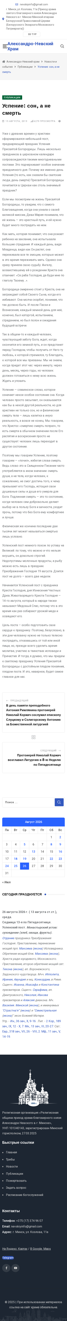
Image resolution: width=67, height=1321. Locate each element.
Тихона (7, 969)
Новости (12, 1166)
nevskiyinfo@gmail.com (34, 4)
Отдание (8, 938)
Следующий (48, 750)
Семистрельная (45, 1010)
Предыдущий (19, 700)
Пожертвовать (16, 1180)
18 (15, 859)
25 (15, 866)
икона (38, 948)
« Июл (6, 882)
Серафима (40, 990)
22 (51, 859)
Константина (50, 984)
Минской (21, 1005)
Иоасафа (31, 984)
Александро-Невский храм (30, 46)
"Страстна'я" (10, 1010)
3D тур (32, 34)
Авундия (20, 979)
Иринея (7, 979)
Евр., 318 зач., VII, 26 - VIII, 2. (21, 1031)
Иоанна (19, 984)
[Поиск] (62, 46)
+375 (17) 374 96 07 (29, 1220)
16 (60, 851)
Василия (8, 1005)
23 (60, 859)
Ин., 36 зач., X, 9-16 (23, 1021)
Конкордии (42, 979)
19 (24, 859)
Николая (30, 995)
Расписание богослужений (24, 1195)
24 (7, 866)
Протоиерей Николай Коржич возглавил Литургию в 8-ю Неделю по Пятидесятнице (34, 760)
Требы (10, 1159)
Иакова (42, 995)
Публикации (14, 1173)
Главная (11, 1152)
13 (33, 851)
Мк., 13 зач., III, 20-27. (39, 1026)
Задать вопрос (16, 1187)
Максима (25, 948)
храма (35, 1307)
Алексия (28, 1000)
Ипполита (52, 974)
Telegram (8, 1257)
